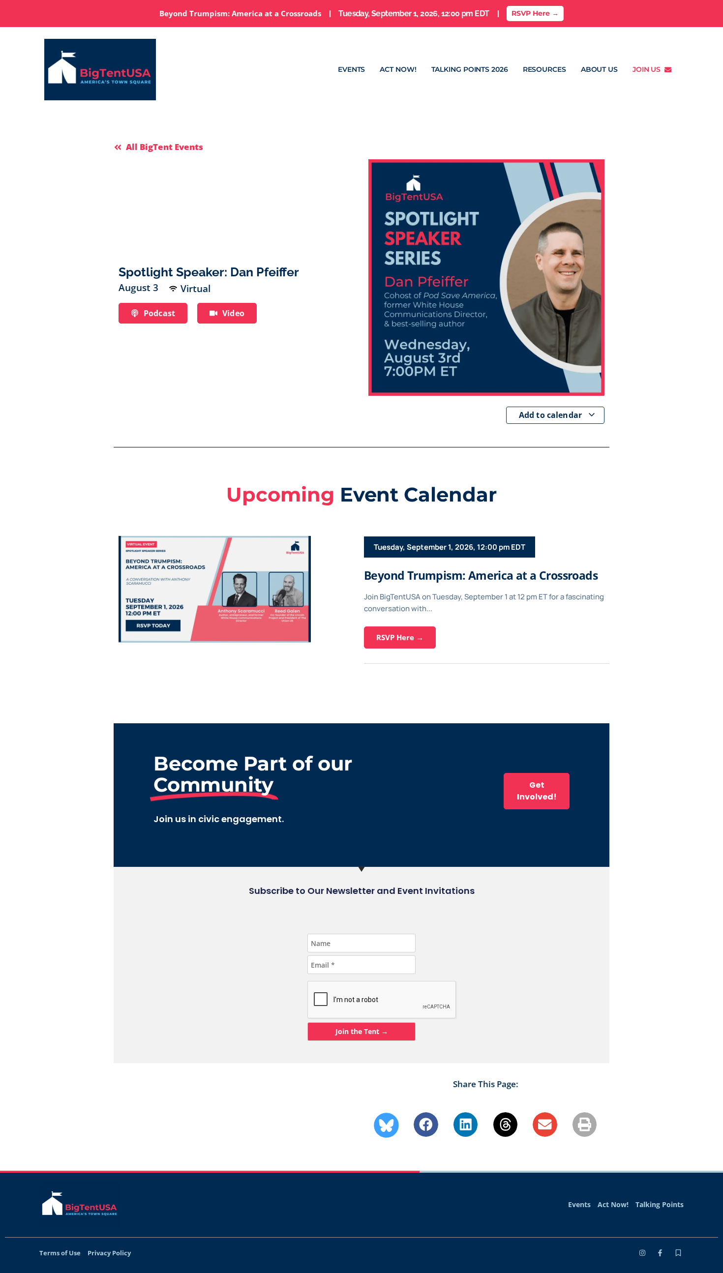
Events (351, 69)
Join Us (648, 69)
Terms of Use (60, 1252)
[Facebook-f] (660, 1252)
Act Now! (398, 69)
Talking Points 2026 (469, 69)
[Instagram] (642, 1252)
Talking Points (659, 1204)
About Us (599, 69)
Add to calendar (551, 415)
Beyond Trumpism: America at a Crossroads (481, 575)
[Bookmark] (678, 1252)
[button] (426, 1124)
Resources (544, 69)
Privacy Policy (109, 1252)
